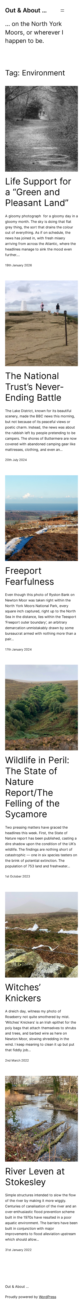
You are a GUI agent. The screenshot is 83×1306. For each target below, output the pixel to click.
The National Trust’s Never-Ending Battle (34, 386)
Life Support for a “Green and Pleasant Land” (38, 192)
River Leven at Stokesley (35, 1176)
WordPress (47, 1297)
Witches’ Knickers (23, 992)
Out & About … (26, 10)
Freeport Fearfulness (29, 576)
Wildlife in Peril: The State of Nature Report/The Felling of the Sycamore (37, 787)
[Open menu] (62, 10)
